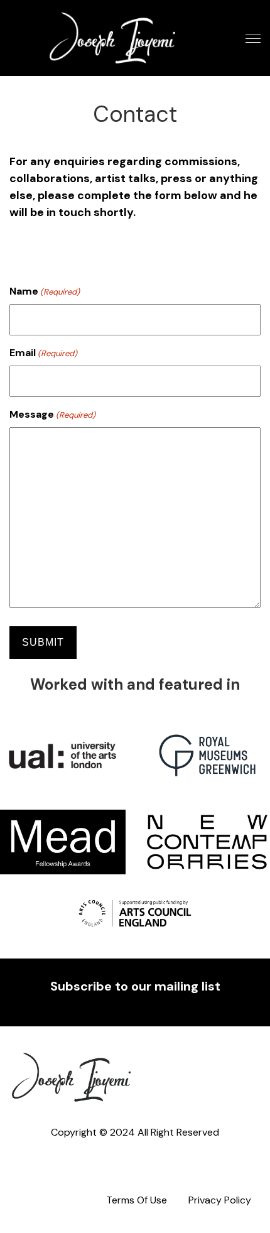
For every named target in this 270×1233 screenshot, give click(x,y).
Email (43, 352)
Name (44, 291)
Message (52, 414)
